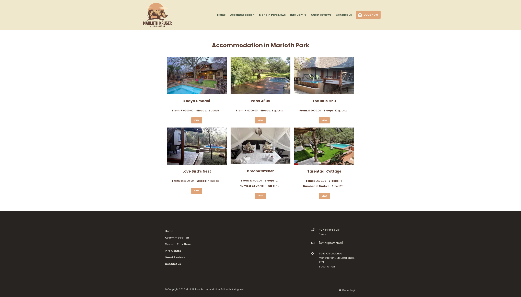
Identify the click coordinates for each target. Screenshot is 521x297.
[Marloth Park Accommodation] (157, 14)
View (196, 120)
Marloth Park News (272, 15)
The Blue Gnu (324, 101)
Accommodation (242, 15)
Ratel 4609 (260, 101)
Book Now (371, 14)
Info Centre (298, 15)
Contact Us (344, 15)
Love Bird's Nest (197, 171)
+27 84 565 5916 (329, 230)
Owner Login (348, 290)
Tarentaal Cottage (324, 171)
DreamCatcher (260, 171)
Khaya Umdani (196, 101)
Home (221, 15)
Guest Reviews (321, 15)
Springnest (237, 289)
